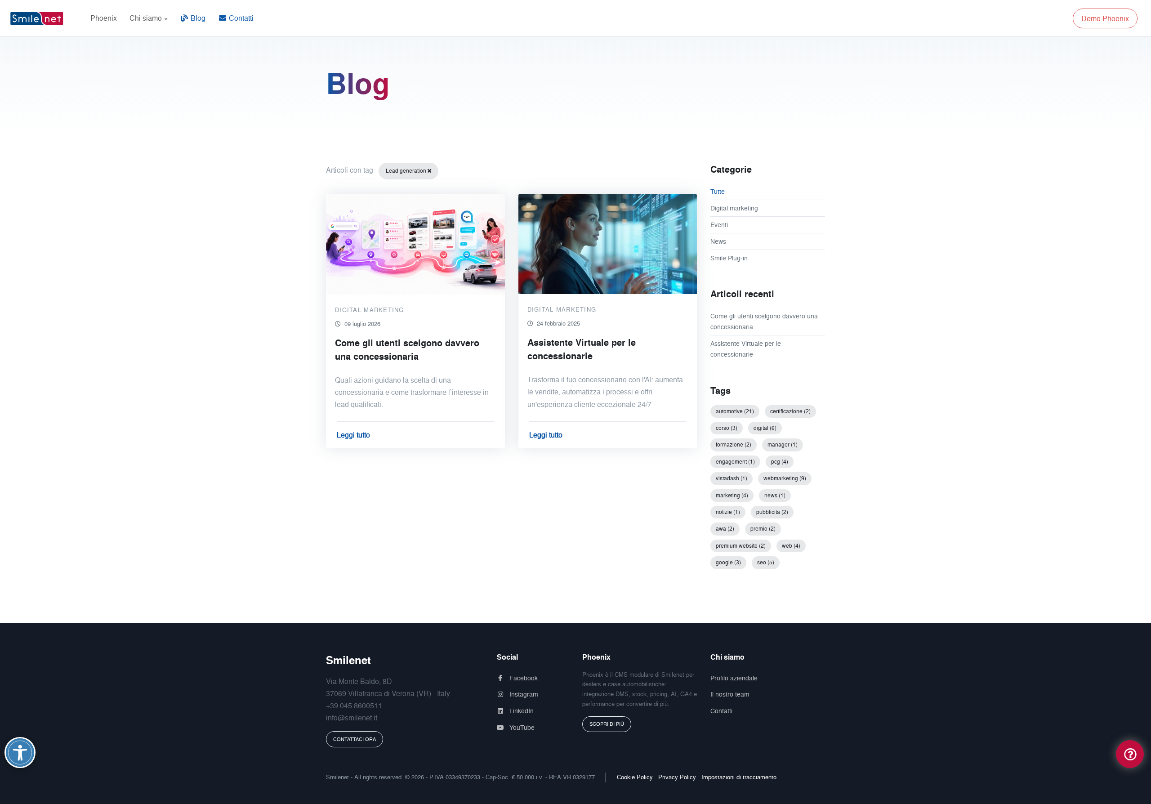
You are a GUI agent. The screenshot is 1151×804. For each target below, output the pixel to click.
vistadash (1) (731, 478)
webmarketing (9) (784, 478)
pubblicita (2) (772, 512)
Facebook (523, 678)
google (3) (728, 562)
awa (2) (725, 528)
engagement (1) (735, 461)
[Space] (40, 18)
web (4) (791, 545)
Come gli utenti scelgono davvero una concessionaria (764, 321)
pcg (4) (779, 461)
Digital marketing (734, 208)
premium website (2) (741, 545)
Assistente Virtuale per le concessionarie (745, 348)
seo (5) (765, 562)
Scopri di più (606, 724)
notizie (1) (728, 512)
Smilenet (348, 660)
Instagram (523, 694)
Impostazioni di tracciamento (738, 777)
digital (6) (765, 428)
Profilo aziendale (734, 678)
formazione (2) (733, 444)
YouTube (521, 727)
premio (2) (763, 528)
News (718, 241)
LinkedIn (521, 710)
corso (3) (726, 428)
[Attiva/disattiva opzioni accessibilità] (20, 752)
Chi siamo (146, 18)
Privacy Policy (677, 777)
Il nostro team (729, 694)
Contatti (240, 18)
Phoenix (103, 18)
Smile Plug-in (729, 258)
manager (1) (782, 444)
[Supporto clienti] (1130, 753)
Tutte (717, 191)
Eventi (719, 224)
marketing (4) (732, 495)
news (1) (774, 495)
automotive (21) (735, 411)
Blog (197, 18)
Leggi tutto (353, 435)
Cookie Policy (635, 777)
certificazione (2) (790, 411)
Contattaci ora (354, 739)
